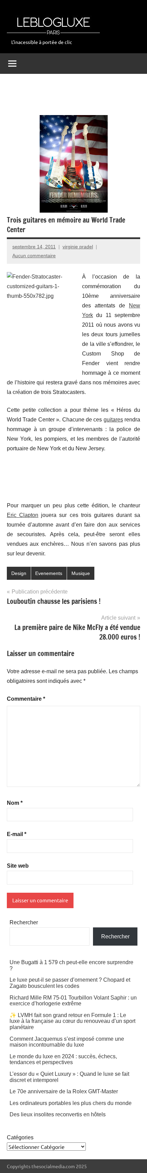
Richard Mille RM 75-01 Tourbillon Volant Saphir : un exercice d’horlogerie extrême (73, 1001)
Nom (15, 803)
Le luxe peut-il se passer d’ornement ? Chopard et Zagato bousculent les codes (70, 983)
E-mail (16, 834)
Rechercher (24, 922)
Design (18, 573)
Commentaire (26, 699)
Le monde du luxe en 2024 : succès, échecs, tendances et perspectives (63, 1059)
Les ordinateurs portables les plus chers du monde (71, 1103)
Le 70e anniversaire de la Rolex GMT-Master (64, 1091)
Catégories (20, 1137)
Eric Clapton (22, 515)
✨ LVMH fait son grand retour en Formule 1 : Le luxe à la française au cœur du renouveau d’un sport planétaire (72, 1021)
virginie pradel (78, 246)
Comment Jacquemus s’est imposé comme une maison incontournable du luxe (67, 1042)
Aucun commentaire (34, 255)
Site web (18, 866)
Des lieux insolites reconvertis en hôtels (58, 1114)
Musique (80, 573)
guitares (113, 419)
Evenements (48, 573)
